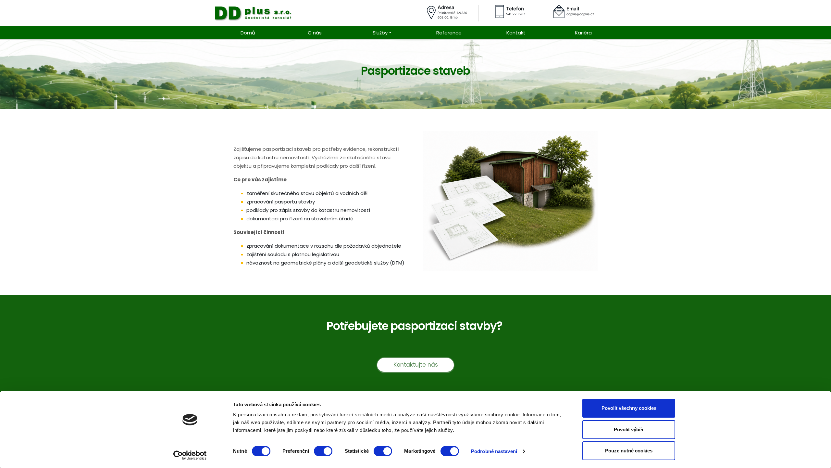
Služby (380, 32)
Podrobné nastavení (494, 451)
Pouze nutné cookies (628, 450)
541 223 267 (515, 14)
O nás (315, 32)
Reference (449, 32)
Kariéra (583, 32)
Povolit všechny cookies (629, 408)
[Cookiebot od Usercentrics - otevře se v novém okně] (190, 455)
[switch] (323, 451)
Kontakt (516, 32)
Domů (248, 32)
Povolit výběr (629, 429)
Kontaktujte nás (415, 365)
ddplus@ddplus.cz (580, 14)
